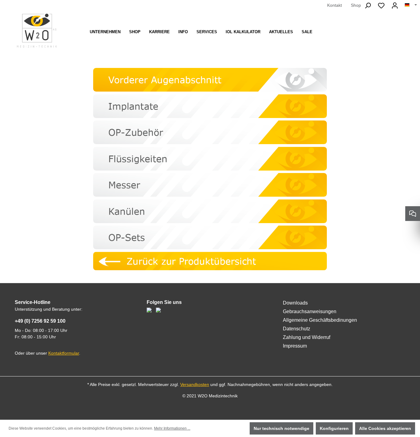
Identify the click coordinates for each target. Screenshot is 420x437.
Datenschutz (296, 328)
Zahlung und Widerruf (306, 337)
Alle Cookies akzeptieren (385, 428)
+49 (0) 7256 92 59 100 (40, 321)
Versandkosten (194, 384)
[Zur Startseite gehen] (37, 31)
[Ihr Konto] (394, 5)
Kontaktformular (63, 353)
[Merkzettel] (381, 5)
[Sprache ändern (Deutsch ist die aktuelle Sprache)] (411, 5)
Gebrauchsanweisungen (309, 311)
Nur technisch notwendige (281, 428)
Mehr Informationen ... (172, 428)
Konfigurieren (334, 428)
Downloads (295, 302)
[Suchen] (367, 5)
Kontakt (334, 5)
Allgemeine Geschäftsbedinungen (320, 320)
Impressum (295, 345)
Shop (356, 5)
